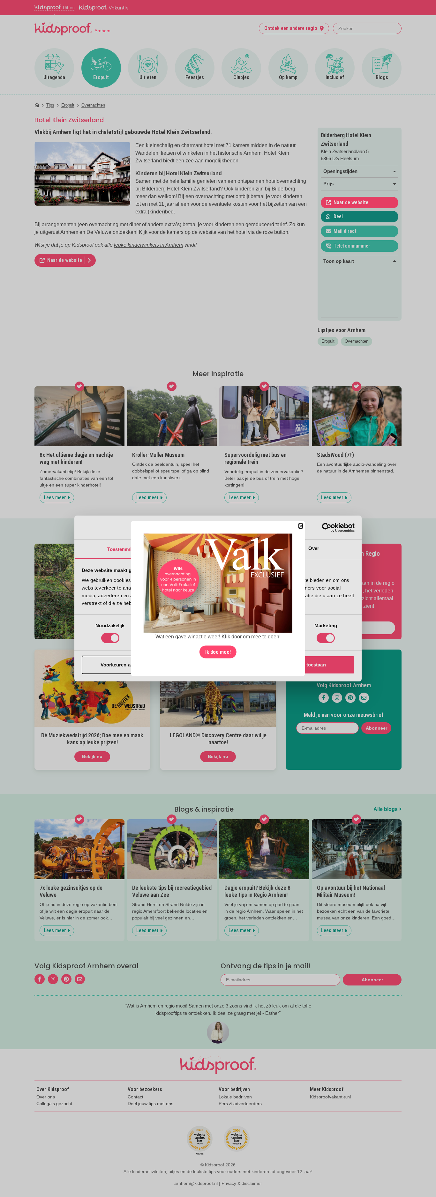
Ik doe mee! (218, 652)
